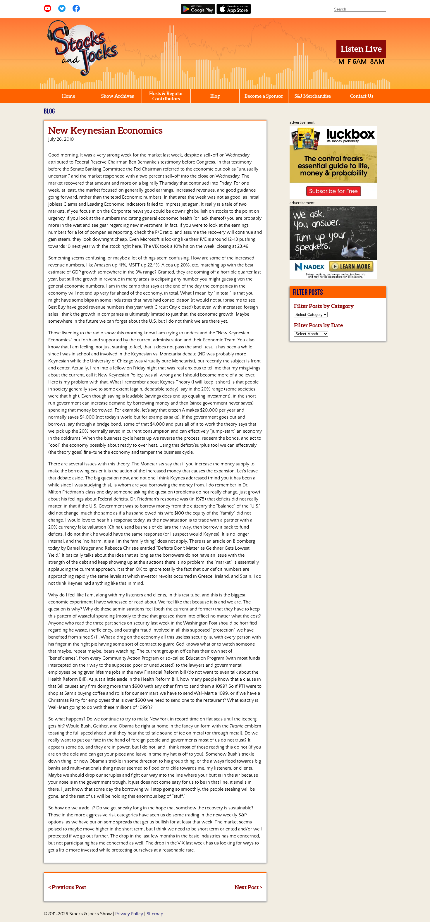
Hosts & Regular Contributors (166, 96)
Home (68, 96)
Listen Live (361, 49)
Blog (215, 96)
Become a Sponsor (264, 96)
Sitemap (155, 913)
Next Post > (248, 887)
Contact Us (361, 96)
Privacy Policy (129, 913)
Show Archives (117, 96)
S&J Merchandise (313, 96)
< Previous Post (67, 887)
